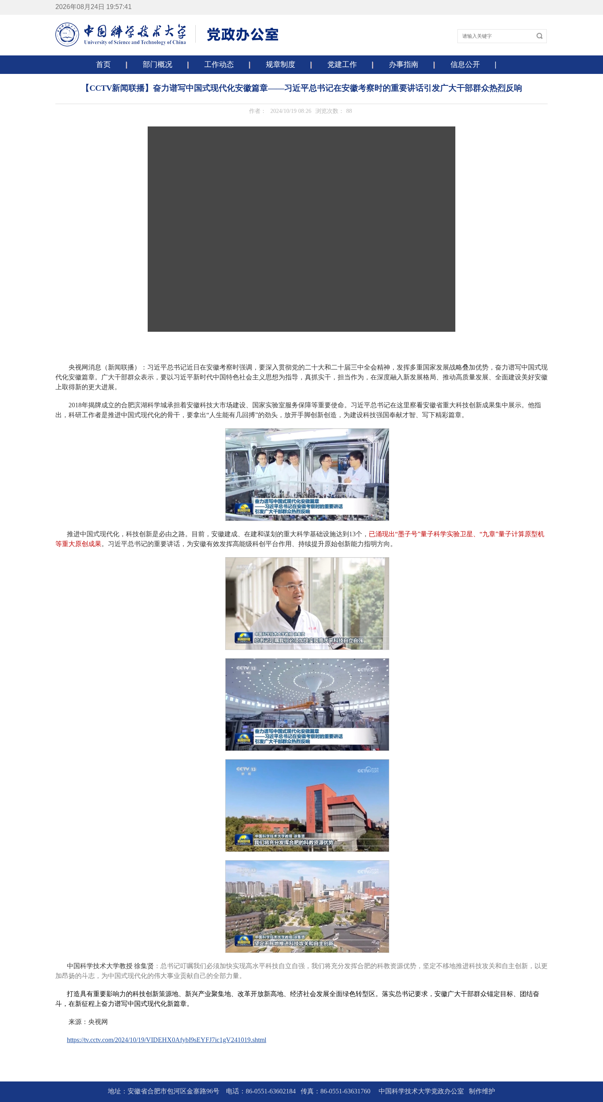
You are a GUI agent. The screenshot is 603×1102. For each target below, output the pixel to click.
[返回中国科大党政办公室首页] (167, 45)
